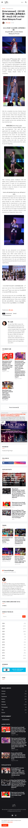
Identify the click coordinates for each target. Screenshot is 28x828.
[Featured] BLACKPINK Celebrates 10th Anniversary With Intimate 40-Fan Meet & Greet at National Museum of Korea (18, 756)
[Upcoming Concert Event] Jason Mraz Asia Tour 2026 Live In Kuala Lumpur (19, 504)
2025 (14, 626)
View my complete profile (7, 595)
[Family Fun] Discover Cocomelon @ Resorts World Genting (7, 540)
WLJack (11, 310)
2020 (14, 639)
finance (14, 712)
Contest (14, 693)
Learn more (10, 822)
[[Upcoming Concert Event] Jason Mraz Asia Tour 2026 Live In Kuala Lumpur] (6, 505)
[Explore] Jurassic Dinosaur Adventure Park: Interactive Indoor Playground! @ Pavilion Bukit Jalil (20, 559)
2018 (14, 644)
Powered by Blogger (9, 570)
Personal (14, 704)
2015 (14, 652)
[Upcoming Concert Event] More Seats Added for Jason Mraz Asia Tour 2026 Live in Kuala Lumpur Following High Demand (7, 365)
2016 (14, 650)
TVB (14, 709)
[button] (2, 2)
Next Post (24, 412)
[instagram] (15, 815)
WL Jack (10, 322)
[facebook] (12, 815)
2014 (14, 655)
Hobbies (14, 701)
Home (3, 8)
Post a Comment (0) (14, 407)
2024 (14, 628)
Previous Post (5, 412)
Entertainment (9, 8)
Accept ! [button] (5, 825)
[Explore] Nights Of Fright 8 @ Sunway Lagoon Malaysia (6, 558)
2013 (14, 658)
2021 (14, 636)
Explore (14, 699)
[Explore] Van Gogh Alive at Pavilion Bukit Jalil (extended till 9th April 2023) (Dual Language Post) (20, 540)
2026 (14, 623)
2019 (14, 642)
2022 (14, 634)
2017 (14, 647)
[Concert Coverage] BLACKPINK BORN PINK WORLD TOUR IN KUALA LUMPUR (13, 415)
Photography (14, 707)
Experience (14, 696)
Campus (14, 691)
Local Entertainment (7, 315)
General (14, 313)
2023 (14, 631)
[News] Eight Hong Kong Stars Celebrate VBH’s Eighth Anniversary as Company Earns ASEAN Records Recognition (7, 394)
